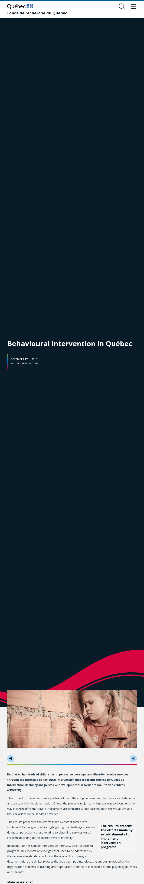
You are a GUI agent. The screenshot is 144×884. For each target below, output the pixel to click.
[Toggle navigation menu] (133, 7)
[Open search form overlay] (122, 7)
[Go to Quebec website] (20, 6)
